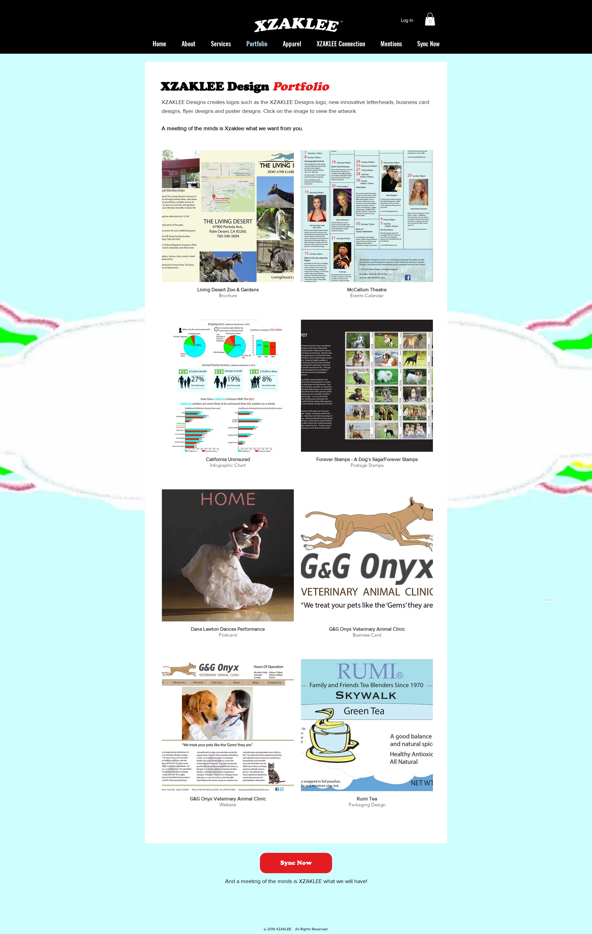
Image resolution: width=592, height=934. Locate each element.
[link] (430, 19)
